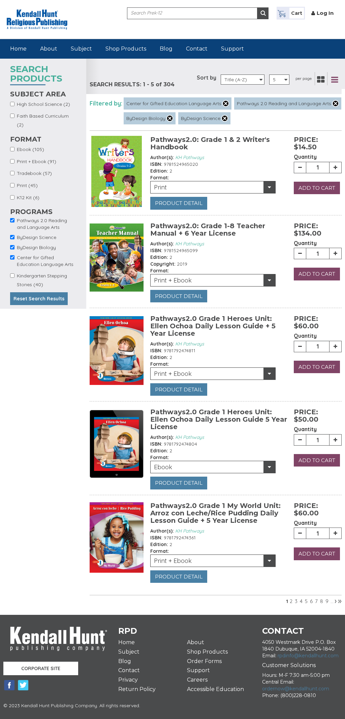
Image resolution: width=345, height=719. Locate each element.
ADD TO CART (317, 188)
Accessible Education (215, 689)
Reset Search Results (38, 299)
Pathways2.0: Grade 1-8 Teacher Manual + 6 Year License (207, 229)
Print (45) (27, 185)
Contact (197, 49)
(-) (225, 103)
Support (232, 49)
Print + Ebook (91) (36, 161)
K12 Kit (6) (28, 197)
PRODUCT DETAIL (178, 203)
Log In (325, 13)
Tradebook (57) (34, 173)
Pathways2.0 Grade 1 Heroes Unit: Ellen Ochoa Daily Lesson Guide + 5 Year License (213, 325)
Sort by (206, 77)
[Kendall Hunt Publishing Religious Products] (37, 14)
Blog (166, 49)
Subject (81, 49)
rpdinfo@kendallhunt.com (308, 656)
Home (18, 49)
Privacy (128, 680)
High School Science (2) (43, 104)
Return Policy (137, 689)
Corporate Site (40, 668)
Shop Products (125, 49)
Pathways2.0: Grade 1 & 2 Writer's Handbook (210, 143)
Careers (197, 680)
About (48, 49)
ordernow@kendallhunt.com (295, 689)
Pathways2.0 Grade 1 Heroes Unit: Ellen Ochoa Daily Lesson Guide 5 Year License (218, 419)
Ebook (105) (30, 149)
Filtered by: (106, 103)
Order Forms (204, 661)
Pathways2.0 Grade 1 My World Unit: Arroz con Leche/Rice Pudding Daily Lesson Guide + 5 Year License (215, 513)
